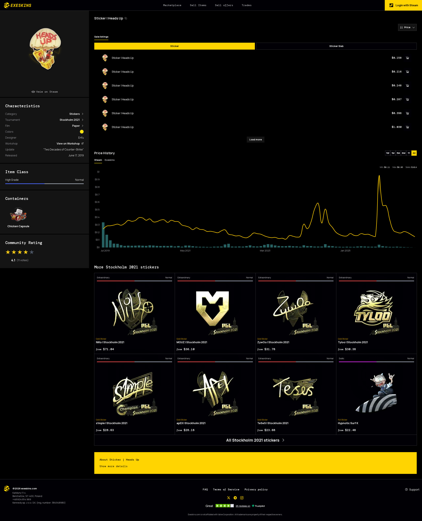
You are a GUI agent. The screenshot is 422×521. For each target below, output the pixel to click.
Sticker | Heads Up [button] (108, 18)
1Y (409, 153)
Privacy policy (256, 489)
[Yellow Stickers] (82, 132)
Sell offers (224, 5)
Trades (247, 5)
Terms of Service (226, 489)
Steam (98, 159)
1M (393, 153)
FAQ (205, 489)
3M (398, 153)
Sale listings (101, 36)
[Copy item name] (126, 18)
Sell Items (198, 5)
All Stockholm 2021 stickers (252, 440)
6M (403, 153)
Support (414, 489)
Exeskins (110, 159)
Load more (255, 139)
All (414, 153)
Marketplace (172, 5)
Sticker (174, 46)
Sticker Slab (336, 46)
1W (387, 153)
